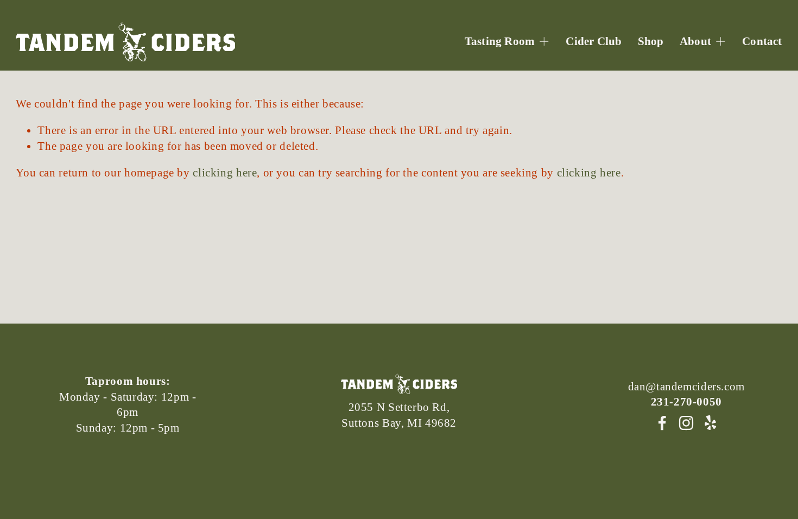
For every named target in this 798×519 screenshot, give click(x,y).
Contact (762, 41)
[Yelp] (710, 423)
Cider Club (594, 41)
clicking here (225, 173)
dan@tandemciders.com (686, 387)
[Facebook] (662, 423)
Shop (651, 41)
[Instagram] (686, 423)
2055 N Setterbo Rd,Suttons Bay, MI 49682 (399, 415)
